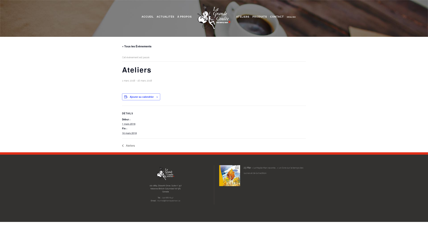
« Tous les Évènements (136, 46)
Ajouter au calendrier (142, 96)
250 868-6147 (167, 198)
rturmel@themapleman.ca (168, 201)
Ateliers (130, 145)
